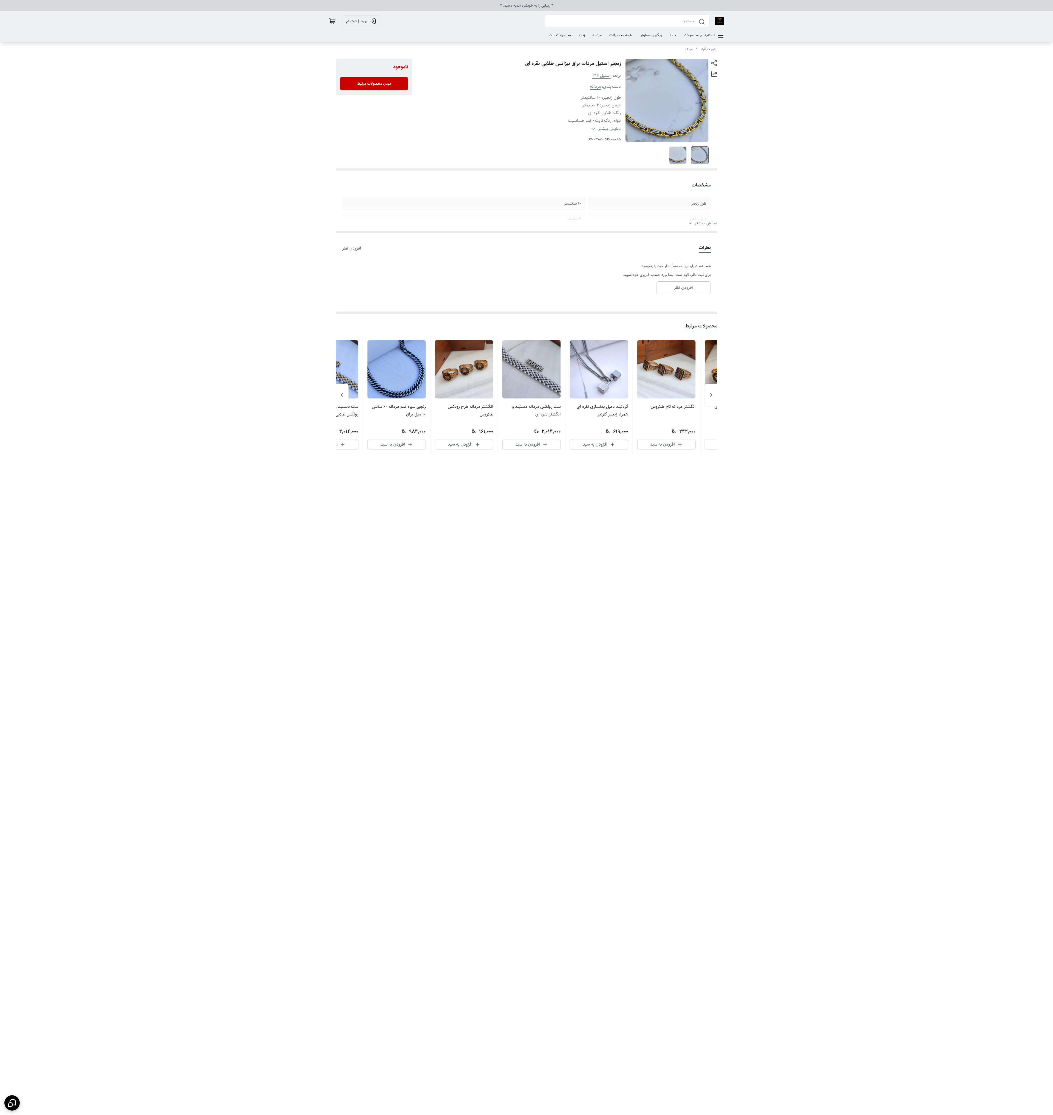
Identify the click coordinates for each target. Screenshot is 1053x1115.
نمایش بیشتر (706, 223)
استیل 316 (601, 75)
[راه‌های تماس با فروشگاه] (12, 1103)
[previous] (711, 395)
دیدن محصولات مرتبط (374, 84)
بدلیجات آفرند (708, 49)
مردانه (688, 49)
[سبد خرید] (332, 21)
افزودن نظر (351, 248)
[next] (342, 395)
